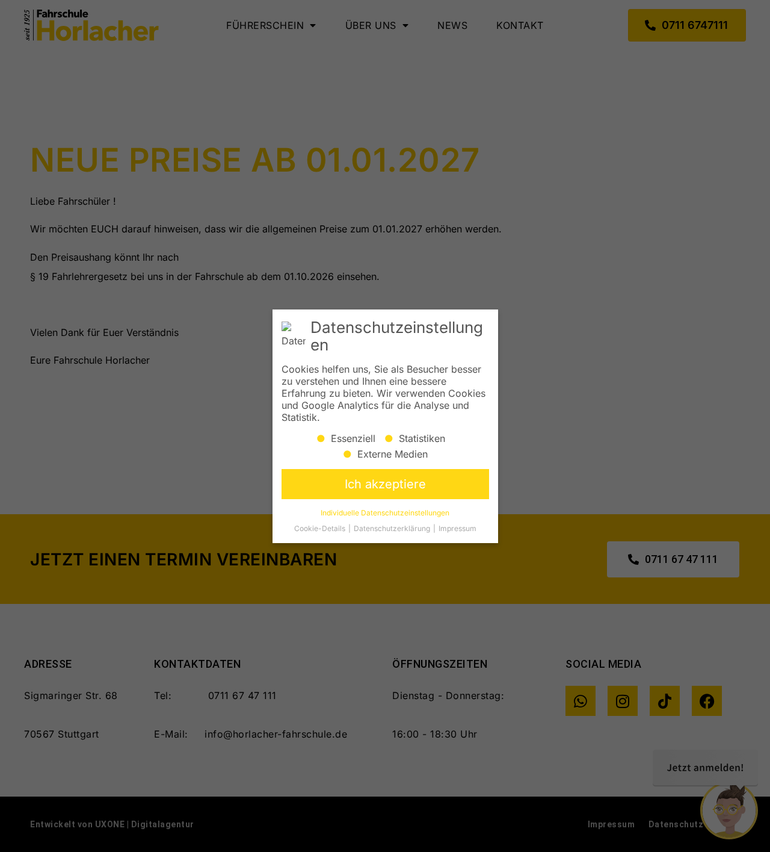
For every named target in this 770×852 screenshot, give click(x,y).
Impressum (457, 527)
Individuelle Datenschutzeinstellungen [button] (385, 512)
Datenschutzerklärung (393, 527)
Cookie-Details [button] (320, 527)
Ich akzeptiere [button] (385, 483)
